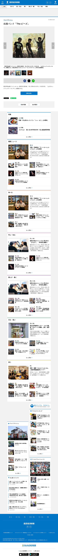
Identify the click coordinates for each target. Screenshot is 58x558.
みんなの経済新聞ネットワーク (29, 546)
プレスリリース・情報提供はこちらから (23, 532)
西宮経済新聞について (8, 532)
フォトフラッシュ (8, 20)
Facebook (47, 2)
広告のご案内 (30, 534)
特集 (46, 6)
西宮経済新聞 (13, 2)
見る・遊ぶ (19, 6)
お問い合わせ (52, 532)
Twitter (50, 2)
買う (25, 6)
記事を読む (29, 93)
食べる (12, 6)
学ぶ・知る (40, 6)
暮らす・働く (32, 6)
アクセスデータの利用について (40, 532)
